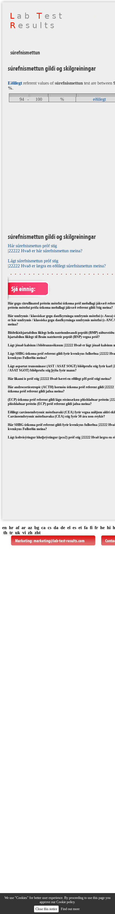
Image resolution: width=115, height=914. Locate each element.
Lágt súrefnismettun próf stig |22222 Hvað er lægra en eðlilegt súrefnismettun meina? (57, 263)
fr (96, 527)
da (56, 527)
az (30, 527)
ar (23, 527)
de (63, 527)
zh (30, 532)
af (17, 527)
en (4, 527)
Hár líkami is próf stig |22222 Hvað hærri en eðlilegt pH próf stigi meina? (59, 379)
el (68, 527)
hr (11, 527)
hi (109, 527)
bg (36, 527)
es (74, 527)
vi (24, 532)
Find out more (70, 909)
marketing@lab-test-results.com (59, 540)
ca (43, 527)
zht (37, 532)
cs (49, 527)
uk (17, 532)
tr (11, 532)
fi (91, 527)
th (5, 532)
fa (86, 527)
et (80, 527)
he (102, 527)
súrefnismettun (25, 52)
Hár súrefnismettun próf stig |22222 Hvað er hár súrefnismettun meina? (45, 248)
